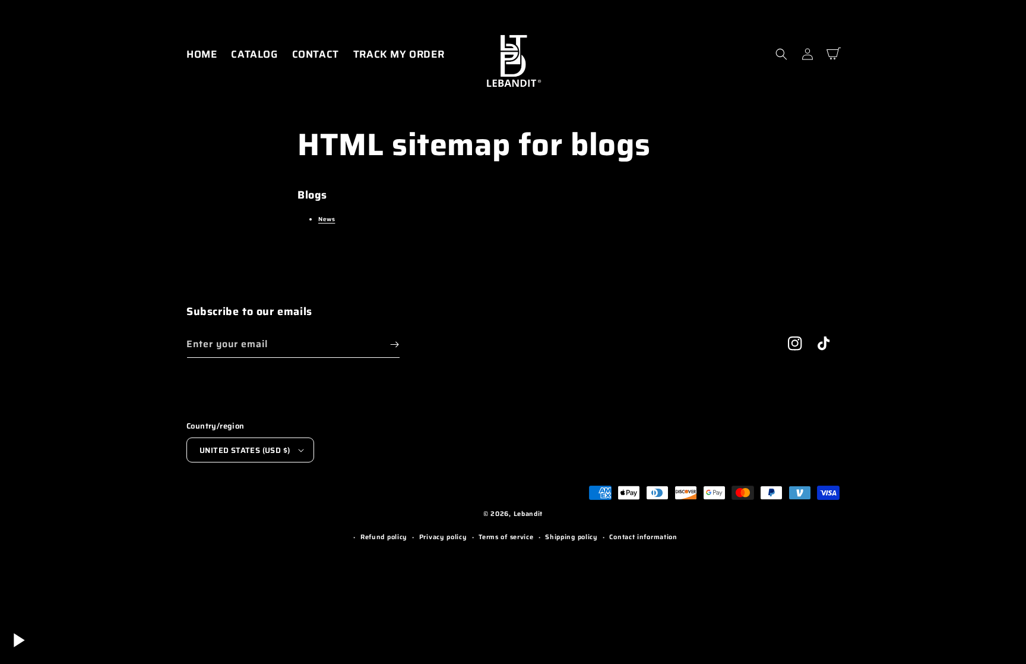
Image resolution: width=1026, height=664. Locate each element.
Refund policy (383, 537)
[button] (781, 54)
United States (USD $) (245, 450)
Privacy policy (443, 537)
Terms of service (506, 537)
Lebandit (528, 514)
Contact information (643, 537)
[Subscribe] (394, 344)
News (326, 219)
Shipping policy (571, 537)
